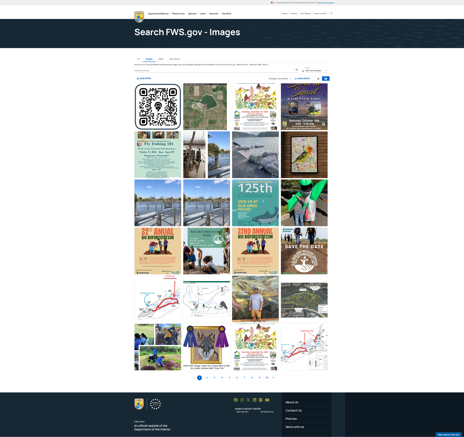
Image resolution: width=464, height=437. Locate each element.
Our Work (226, 13)
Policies (291, 419)
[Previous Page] (193, 377)
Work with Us (295, 427)
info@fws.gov (267, 412)
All (138, 59)
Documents (175, 59)
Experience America (158, 13)
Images (149, 59)
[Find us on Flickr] (261, 400)
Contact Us (294, 410)
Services (213, 13)
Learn (203, 13)
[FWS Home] (139, 17)
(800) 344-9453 (242, 412)
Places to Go (178, 13)
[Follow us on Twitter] (249, 400)
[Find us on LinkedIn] (255, 400)
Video (161, 59)
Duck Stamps (305, 13)
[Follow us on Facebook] (236, 400)
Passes (285, 13)
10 (267, 377)
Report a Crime (320, 13)
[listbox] (316, 71)
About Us (292, 402)
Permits (294, 13)
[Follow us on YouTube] (268, 400)
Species (192, 13)
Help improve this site (448, 434)
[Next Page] (273, 377)
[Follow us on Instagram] (242, 400)
